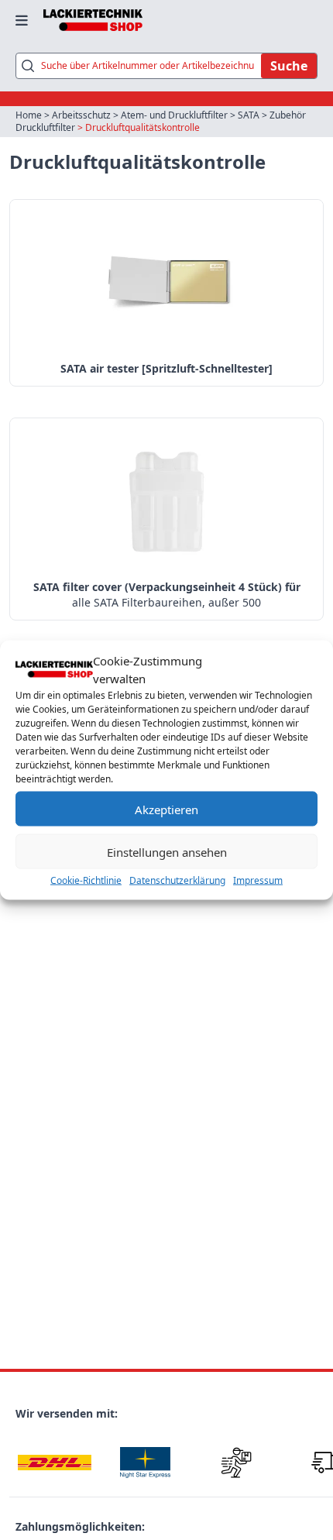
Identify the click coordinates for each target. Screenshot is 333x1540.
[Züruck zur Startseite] (93, 20)
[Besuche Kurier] (236, 1462)
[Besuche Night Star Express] (145, 1462)
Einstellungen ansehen (167, 851)
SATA (248, 115)
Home (28, 115)
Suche (288, 65)
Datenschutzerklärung (177, 880)
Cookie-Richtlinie (86, 880)
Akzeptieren (166, 808)
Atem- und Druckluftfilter (174, 115)
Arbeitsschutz (81, 115)
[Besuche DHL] (54, 1462)
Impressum (258, 880)
